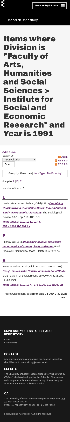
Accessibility (10, 342)
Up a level (10, 152)
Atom (64, 156)
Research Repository (22, 20)
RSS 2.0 (63, 164)
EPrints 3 (8, 377)
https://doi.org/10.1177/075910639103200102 (32, 284)
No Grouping (54, 173)
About (7, 339)
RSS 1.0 (63, 160)
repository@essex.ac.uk (35, 362)
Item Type (39, 173)
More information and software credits (24, 383)
